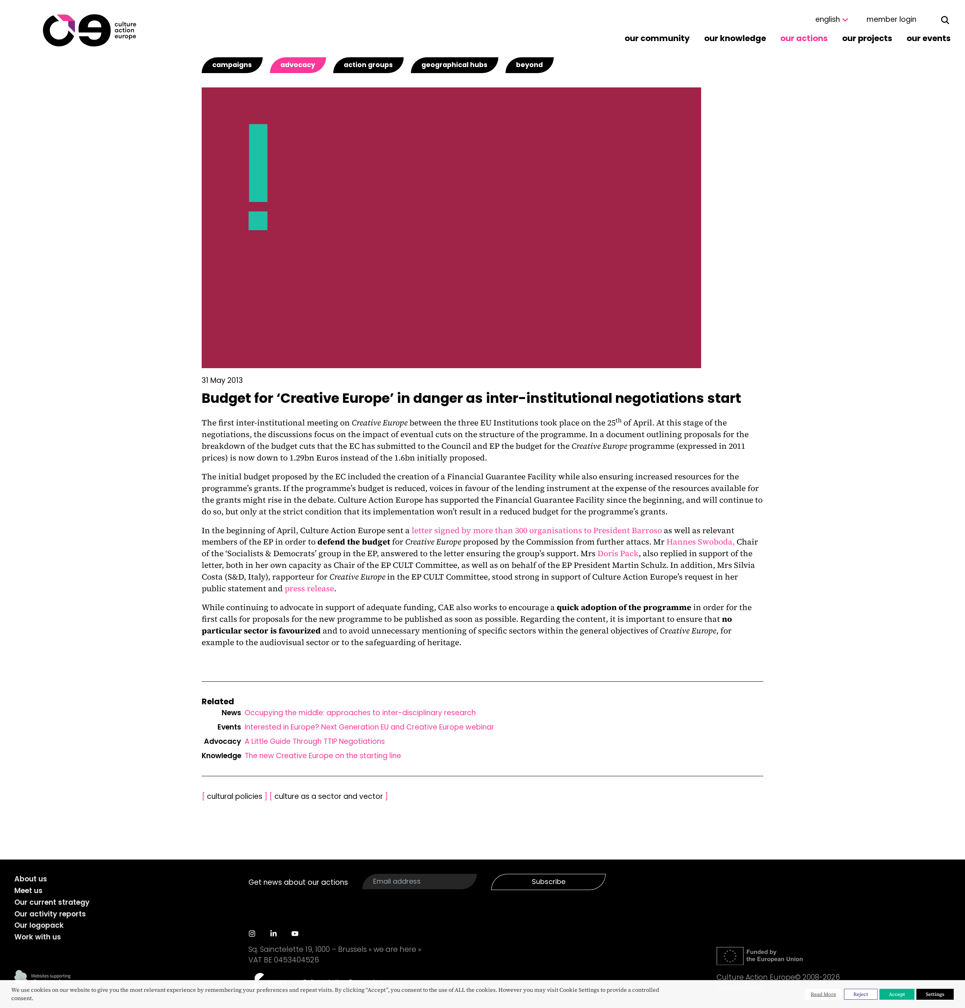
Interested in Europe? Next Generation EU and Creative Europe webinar (369, 727)
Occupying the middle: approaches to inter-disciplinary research (360, 713)
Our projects (867, 38)
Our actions (804, 38)
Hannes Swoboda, (700, 541)
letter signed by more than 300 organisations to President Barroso (537, 530)
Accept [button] (897, 994)
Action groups (368, 64)
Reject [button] (860, 994)
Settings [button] (935, 994)
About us (30, 879)
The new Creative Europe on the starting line (323, 756)
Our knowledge (735, 38)
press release (309, 588)
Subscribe (548, 881)
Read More (823, 994)
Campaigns (232, 64)
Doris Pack (618, 553)
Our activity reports (50, 914)
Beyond (529, 64)
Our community (657, 38)
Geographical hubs (454, 64)
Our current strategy (52, 902)
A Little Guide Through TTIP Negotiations (315, 741)
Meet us (28, 891)
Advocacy (297, 64)
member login (891, 19)
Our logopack (39, 925)
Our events (929, 38)
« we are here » (395, 949)
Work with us (37, 937)
